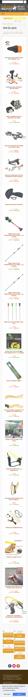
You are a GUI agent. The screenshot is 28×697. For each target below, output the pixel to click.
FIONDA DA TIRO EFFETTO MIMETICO (16, 499)
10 (15, 33)
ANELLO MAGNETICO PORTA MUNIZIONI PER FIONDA (14, 117)
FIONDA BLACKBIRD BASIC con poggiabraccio (14, 469)
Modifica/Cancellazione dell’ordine (10, 683)
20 (17, 33)
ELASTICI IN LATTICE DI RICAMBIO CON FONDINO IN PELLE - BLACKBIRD (14, 352)
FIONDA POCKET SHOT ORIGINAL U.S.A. (15, 58)
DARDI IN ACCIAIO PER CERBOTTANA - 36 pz (14, 322)
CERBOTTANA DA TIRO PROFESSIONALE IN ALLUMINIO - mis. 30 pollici (14, 235)
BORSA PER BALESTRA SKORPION (14, 204)
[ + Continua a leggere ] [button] (8, 690)
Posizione (16, 32)
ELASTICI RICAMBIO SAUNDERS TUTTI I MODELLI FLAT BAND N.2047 (14, 410)
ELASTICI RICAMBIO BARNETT (14, 381)
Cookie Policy (18, 679)
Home (4, 23)
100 (22, 33)
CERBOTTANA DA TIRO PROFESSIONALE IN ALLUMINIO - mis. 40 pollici (14, 265)
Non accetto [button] (7, 694)
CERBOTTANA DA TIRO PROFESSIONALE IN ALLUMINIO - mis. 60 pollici (14, 294)
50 (19, 33)
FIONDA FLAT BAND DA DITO (13, 557)
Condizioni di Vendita (7, 682)
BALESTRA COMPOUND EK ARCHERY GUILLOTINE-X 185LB (14, 146)
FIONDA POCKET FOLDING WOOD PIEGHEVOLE (14, 587)
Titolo (21, 32)
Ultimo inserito (6, 33)
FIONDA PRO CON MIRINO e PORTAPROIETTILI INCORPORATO (14, 616)
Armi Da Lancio (9, 23)
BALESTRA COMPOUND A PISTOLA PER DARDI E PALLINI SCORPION (14, 176)
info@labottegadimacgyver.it (12, 676)
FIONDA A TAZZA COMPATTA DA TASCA (14, 440)
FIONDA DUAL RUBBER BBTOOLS (13, 527)
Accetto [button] (19, 694)
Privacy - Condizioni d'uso (8, 679)
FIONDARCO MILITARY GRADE (16, 87)
